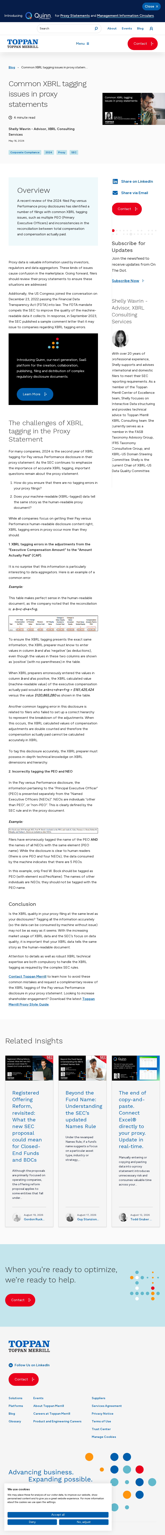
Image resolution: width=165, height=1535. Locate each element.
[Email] (134, 192)
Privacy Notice (102, 1413)
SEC (73, 152)
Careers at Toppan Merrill (51, 1413)
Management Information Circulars (125, 16)
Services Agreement (107, 1406)
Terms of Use (101, 1421)
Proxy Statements (75, 16)
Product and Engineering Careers (57, 1421)
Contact (140, 43)
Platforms (16, 1406)
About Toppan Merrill (48, 1406)
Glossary (15, 1421)
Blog (12, 67)
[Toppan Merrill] (22, 43)
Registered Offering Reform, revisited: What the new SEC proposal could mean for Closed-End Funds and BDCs (27, 1126)
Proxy (61, 152)
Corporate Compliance (25, 152)
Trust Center (101, 1429)
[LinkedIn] (134, 180)
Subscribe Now (125, 280)
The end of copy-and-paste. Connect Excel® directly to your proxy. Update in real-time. (132, 1120)
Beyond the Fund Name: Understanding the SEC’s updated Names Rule (84, 1109)
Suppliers (98, 1398)
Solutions (15, 1398)
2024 (49, 152)
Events (38, 1398)
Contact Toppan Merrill (27, 976)
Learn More (31, 394)
